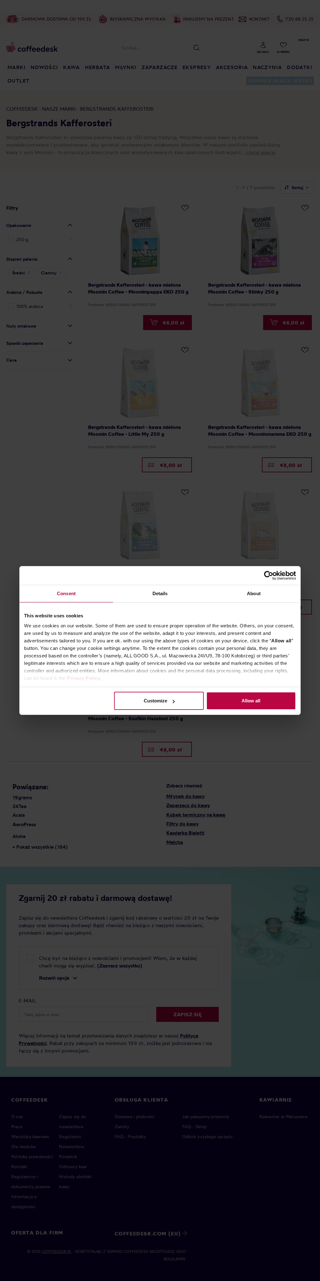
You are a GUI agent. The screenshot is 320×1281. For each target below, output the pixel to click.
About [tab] (254, 593)
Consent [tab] (66, 593)
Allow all (251, 700)
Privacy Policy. (84, 678)
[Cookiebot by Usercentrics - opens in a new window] (268, 575)
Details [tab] (160, 593)
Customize (155, 700)
